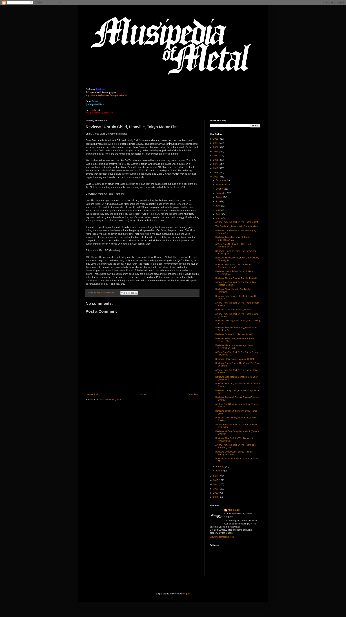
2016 (216, 476)
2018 (216, 172)
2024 (216, 147)
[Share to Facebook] (132, 293)
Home (143, 394)
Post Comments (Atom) (110, 399)
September (221, 193)
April (218, 214)
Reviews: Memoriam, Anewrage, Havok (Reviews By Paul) (234, 346)
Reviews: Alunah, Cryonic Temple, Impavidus (237, 278)
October (220, 189)
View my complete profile (222, 537)
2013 (216, 489)
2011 (216, 497)
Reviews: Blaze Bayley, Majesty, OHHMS (235, 359)
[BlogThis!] (125, 293)
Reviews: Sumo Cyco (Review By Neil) (234, 334)
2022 (216, 155)
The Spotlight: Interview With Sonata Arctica (236, 226)
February (220, 466)
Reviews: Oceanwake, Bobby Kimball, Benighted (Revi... (233, 453)
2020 (216, 164)
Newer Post (92, 394)
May (218, 210)
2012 (216, 493)
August (219, 197)
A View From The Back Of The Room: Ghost (236, 222)
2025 (216, 143)
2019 (216, 168)
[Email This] (122, 293)
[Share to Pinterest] (136, 293)
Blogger (186, 593)
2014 (216, 484)
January (220, 470)
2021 (216, 160)
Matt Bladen (234, 510)
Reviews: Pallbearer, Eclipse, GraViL (233, 309)
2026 (216, 139)
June (218, 206)
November (221, 184)
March (219, 218)
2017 (216, 176)
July (218, 201)
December (221, 180)
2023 (216, 151)
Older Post (193, 394)
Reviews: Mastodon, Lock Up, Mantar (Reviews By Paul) (233, 265)
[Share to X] (129, 293)
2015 (216, 480)
